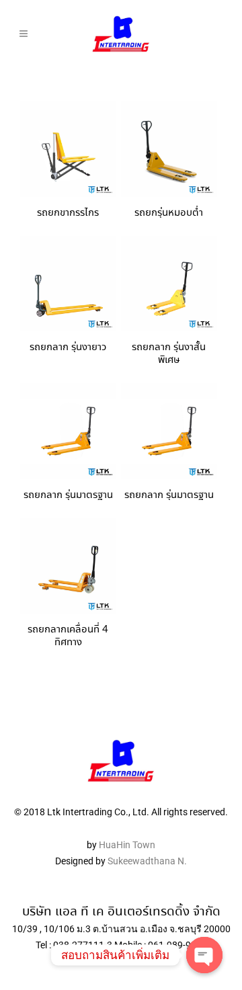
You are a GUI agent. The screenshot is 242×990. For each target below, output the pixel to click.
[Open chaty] (204, 955)
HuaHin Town (127, 844)
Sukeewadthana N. (146, 861)
